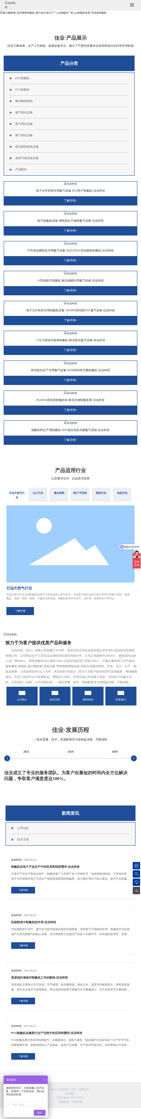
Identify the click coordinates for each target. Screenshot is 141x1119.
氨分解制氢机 (24, 101)
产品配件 (21, 169)
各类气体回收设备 (27, 158)
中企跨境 (77, 1102)
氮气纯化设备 (24, 112)
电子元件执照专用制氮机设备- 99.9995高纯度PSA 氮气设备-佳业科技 (70, 310)
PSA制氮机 (22, 78)
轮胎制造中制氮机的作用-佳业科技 (33, 922)
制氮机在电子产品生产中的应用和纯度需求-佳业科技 (45, 866)
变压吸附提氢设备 (27, 146)
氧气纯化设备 (24, 123)
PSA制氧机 (22, 89)
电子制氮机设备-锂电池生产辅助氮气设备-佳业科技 (70, 220)
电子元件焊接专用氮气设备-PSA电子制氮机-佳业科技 (70, 190)
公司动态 (23, 828)
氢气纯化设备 (24, 135)
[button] (7, 758)
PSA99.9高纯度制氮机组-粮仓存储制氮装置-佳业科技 (70, 400)
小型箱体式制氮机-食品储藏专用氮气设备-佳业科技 (70, 280)
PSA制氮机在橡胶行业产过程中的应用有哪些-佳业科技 (46, 1032)
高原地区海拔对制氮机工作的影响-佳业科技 (39, 977)
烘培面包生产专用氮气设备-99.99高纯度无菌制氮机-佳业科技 (70, 370)
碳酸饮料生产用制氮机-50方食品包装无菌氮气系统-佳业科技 (70, 430)
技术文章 (23, 839)
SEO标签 (70, 1093)
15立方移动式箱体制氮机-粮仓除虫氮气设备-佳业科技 (70, 340)
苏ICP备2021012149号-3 (70, 1097)
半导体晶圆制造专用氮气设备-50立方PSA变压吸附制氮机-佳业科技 (70, 250)
